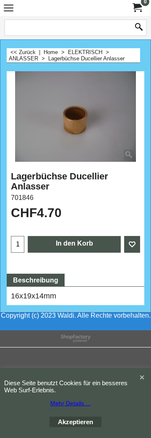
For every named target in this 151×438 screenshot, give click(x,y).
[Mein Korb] (136, 8)
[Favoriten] (132, 244)
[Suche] (139, 27)
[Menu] (8, 9)
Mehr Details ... (70, 403)
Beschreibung (35, 280)
